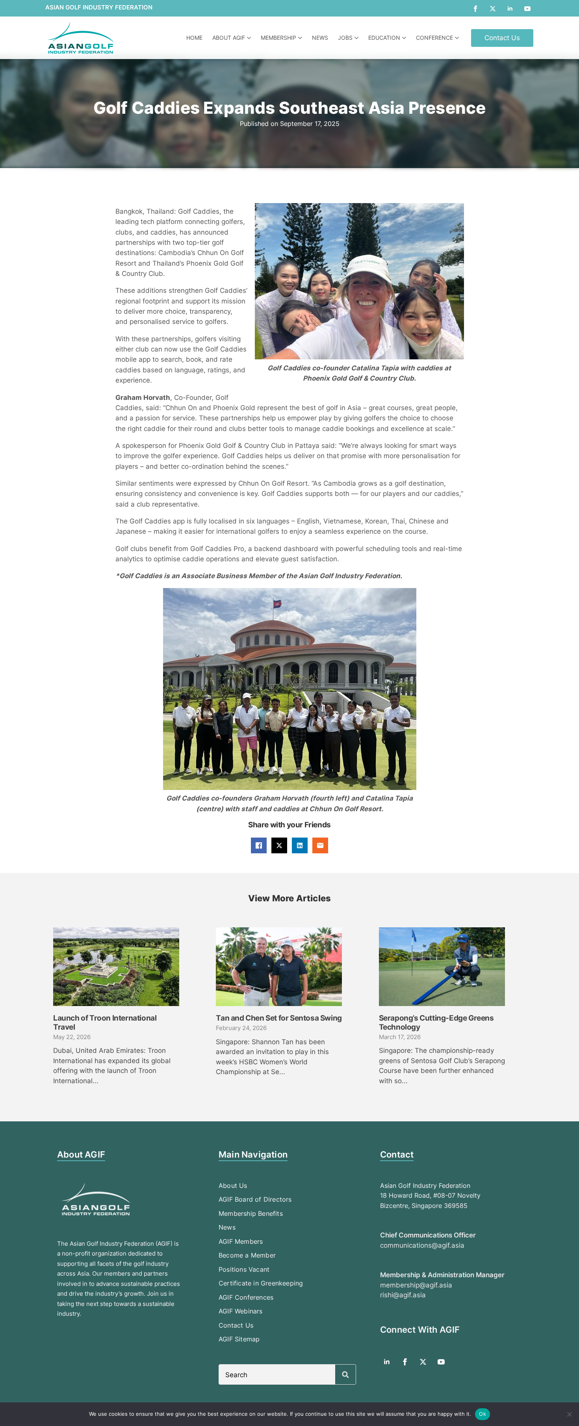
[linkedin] (510, 8)
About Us (233, 1185)
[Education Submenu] (405, 37)
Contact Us (236, 1325)
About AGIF (228, 37)
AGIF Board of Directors (255, 1199)
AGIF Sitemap (239, 1339)
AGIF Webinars (241, 1311)
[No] (569, 1414)
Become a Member (247, 1255)
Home (194, 37)
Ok (482, 1414)
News (320, 37)
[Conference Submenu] (458, 37)
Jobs (345, 37)
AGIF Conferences (246, 1297)
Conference (434, 37)
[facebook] (475, 8)
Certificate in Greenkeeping (261, 1283)
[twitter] (492, 8)
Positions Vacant (244, 1269)
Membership (278, 37)
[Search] (345, 1375)
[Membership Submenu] (301, 37)
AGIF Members (241, 1241)
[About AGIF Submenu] (250, 37)
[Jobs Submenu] (357, 37)
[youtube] (527, 8)
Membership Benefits (251, 1213)
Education (384, 37)
